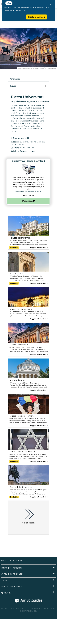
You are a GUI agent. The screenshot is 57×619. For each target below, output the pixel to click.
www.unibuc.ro (27, 148)
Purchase (27, 201)
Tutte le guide (13, 560)
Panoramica (15, 79)
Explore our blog (36, 17)
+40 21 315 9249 (28, 151)
